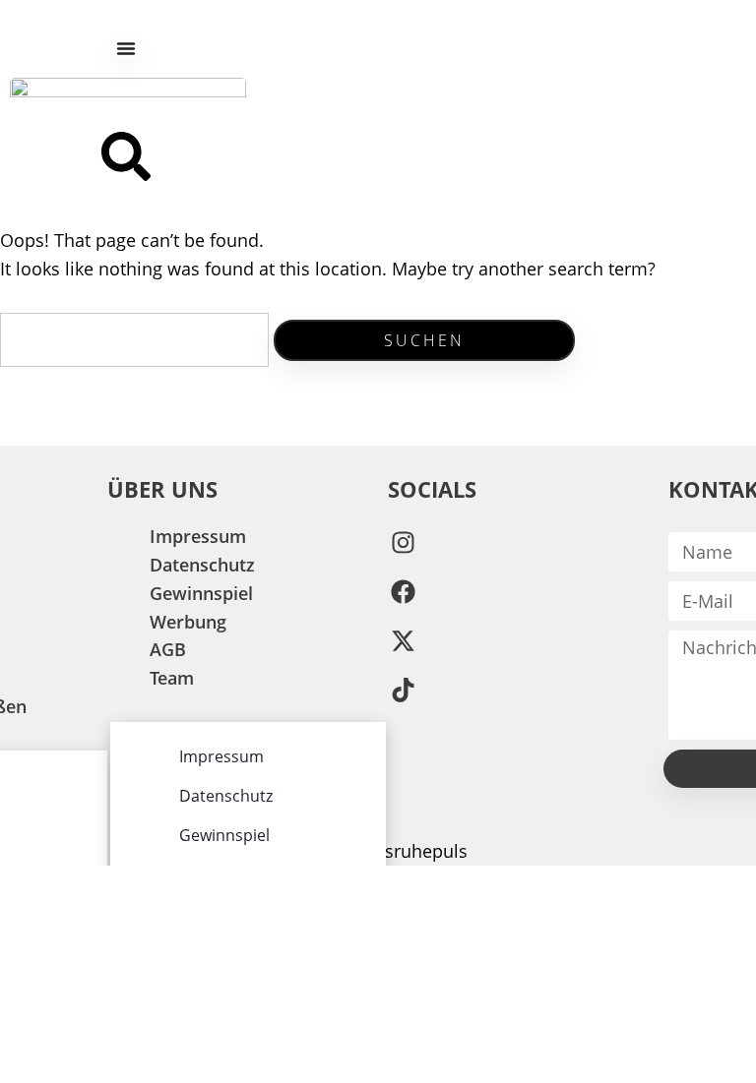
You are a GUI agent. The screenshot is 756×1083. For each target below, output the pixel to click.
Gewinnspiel (201, 593)
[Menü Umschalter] (126, 48)
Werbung (188, 621)
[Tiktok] (402, 689)
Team (172, 678)
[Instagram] (402, 542)
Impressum (198, 536)
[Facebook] (402, 591)
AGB (168, 649)
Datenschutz (202, 564)
